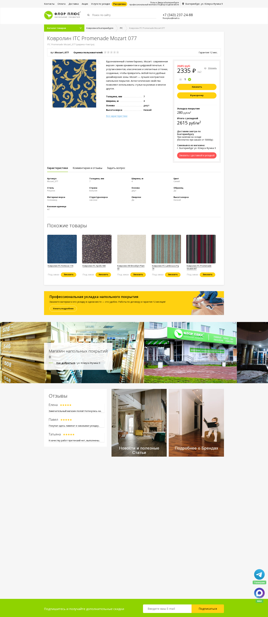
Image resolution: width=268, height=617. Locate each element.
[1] (105, 52)
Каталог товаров (56, 28)
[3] (111, 52)
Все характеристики (116, 116)
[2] (108, 52)
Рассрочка (119, 3)
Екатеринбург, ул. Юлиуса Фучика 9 (204, 3)
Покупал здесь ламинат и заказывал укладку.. (74, 425)
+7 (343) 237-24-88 (178, 14)
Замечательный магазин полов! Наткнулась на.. (75, 410)
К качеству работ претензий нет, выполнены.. (74, 440)
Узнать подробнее (63, 308)
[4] (114, 52)
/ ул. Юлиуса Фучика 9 (78, 362)
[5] (117, 52)
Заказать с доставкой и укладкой (196, 155)
